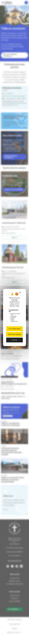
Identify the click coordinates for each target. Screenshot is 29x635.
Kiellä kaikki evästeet (14, 334)
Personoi (14, 340)
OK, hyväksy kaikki (14, 328)
